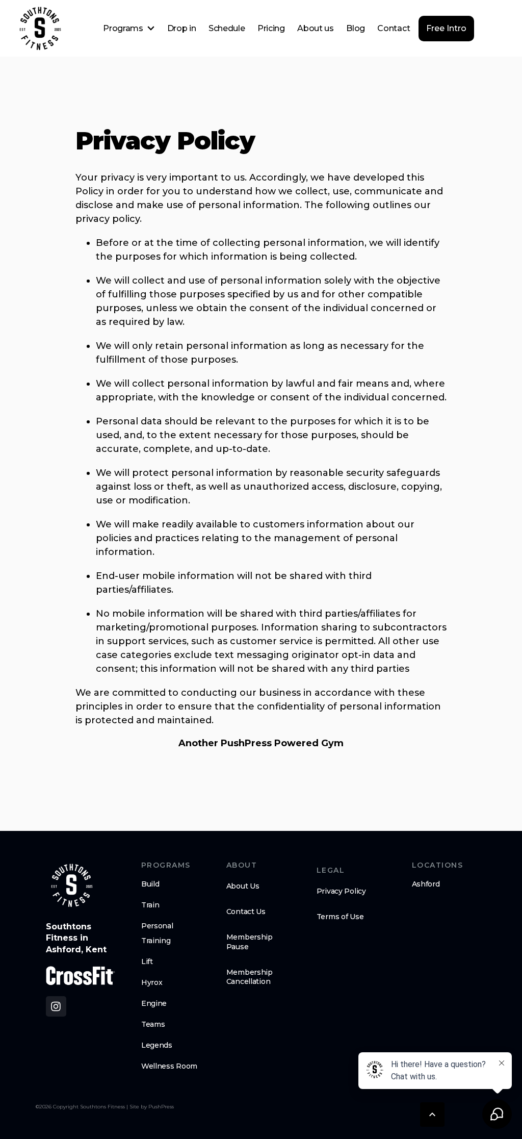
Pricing (271, 28)
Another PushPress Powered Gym (261, 743)
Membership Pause (249, 941)
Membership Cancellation (249, 977)
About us (315, 28)
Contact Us (246, 911)
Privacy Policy (341, 891)
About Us (242, 886)
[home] (39, 28)
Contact (393, 28)
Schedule (226, 28)
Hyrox (152, 982)
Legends (156, 1045)
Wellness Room (169, 1066)
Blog (355, 28)
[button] (129, 28)
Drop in (181, 28)
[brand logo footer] (71, 885)
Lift (147, 961)
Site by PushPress (151, 1106)
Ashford (426, 884)
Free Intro (446, 28)
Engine (154, 1003)
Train (150, 904)
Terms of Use (340, 916)
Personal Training (157, 933)
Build (150, 884)
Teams (153, 1024)
